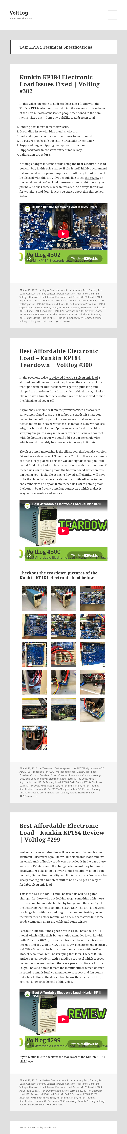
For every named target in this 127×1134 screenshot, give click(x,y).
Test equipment (58, 290)
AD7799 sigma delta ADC (90, 768)
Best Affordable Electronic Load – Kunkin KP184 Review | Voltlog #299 (62, 832)
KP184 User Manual (30, 317)
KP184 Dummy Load (46, 307)
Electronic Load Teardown (34, 778)
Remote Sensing (93, 317)
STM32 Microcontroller (32, 792)
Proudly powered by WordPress (38, 1127)
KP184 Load (26, 310)
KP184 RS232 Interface (88, 310)
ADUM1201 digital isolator (33, 771)
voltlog (23, 321)
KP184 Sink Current (55, 314)
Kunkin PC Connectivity (70, 317)
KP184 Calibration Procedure (80, 304)
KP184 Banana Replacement (80, 300)
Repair (45, 290)
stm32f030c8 (52, 792)
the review (92, 178)
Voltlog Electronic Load (40, 321)
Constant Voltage (91, 775)
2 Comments (29, 796)
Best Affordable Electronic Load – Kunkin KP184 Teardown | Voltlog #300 (59, 358)
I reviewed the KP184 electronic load (73, 377)
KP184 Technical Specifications (83, 314)
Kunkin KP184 (49, 317)
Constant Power (55, 293)
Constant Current (35, 293)
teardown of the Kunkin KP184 (84, 1057)
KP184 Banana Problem (51, 300)
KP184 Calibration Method (50, 304)
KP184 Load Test (43, 310)
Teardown (47, 768)
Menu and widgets (112, 19)
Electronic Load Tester (67, 297)
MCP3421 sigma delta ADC (66, 789)
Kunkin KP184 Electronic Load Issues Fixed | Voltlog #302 (60, 84)
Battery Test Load (87, 771)
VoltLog (19, 12)
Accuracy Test (79, 290)
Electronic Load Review (41, 297)
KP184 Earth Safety (69, 307)
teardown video (35, 182)
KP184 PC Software (64, 310)
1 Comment (65, 321)
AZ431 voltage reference (62, 771)
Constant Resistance (76, 293)
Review (46, 1080)
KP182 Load (87, 297)
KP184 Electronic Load (93, 307)
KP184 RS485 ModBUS (32, 314)
